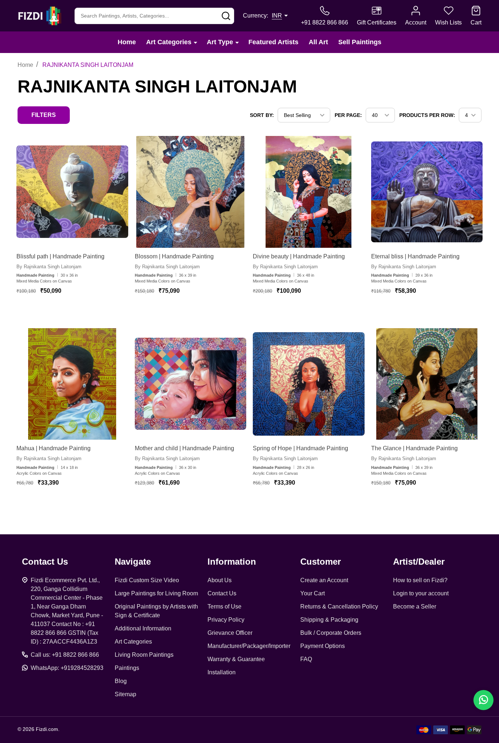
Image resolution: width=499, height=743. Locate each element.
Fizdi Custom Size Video (147, 580)
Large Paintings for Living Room (156, 593)
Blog (121, 681)
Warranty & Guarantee (236, 659)
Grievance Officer (229, 633)
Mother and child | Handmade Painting (184, 448)
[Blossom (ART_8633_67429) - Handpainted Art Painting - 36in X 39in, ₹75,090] (191, 192)
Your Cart (312, 593)
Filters (43, 115)
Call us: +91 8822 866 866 (65, 655)
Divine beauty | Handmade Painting (299, 256)
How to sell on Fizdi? (420, 580)
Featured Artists (273, 42)
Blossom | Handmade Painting (174, 256)
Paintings (127, 668)
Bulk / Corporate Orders (330, 633)
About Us (219, 580)
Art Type (220, 42)
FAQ (306, 659)
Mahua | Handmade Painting (53, 448)
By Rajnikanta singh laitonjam (48, 266)
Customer (320, 561)
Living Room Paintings (144, 655)
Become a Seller (414, 606)
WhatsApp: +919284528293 (67, 668)
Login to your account (421, 593)
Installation (221, 672)
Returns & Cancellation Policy (339, 606)
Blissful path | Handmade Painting (60, 256)
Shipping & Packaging (329, 620)
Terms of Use (224, 606)
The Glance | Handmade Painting (414, 448)
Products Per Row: (427, 115)
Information (231, 561)
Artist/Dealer (419, 561)
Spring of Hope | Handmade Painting (300, 448)
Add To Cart (76, 312)
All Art (318, 42)
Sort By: (262, 115)
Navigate (133, 561)
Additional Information (143, 628)
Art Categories (168, 42)
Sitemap (125, 694)
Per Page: (348, 115)
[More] (195, 42)
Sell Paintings (359, 42)
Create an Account (324, 580)
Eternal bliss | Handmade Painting (415, 256)
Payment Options (322, 646)
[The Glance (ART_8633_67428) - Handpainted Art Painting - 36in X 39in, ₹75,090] (427, 384)
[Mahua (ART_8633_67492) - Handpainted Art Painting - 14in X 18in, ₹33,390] (72, 384)
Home (127, 42)
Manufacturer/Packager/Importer (248, 646)
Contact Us (221, 593)
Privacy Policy (225, 620)
